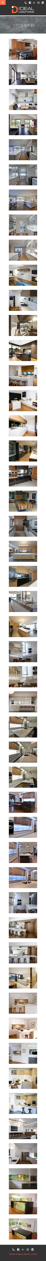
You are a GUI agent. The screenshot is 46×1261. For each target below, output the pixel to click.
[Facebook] (30, 2)
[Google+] (34, 2)
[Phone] (26, 2)
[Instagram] (38, 2)
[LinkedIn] (43, 2)
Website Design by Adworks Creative (23, 1254)
